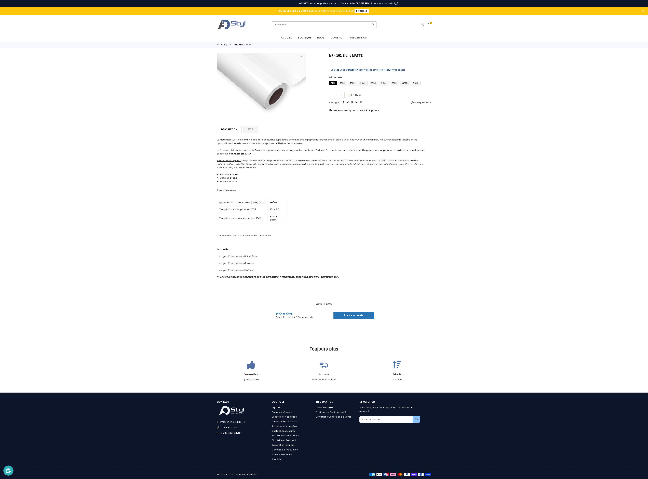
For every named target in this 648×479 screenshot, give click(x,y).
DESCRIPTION (229, 129)
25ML (373, 83)
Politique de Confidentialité (331, 412)
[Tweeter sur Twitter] (348, 103)
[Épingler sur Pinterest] (352, 103)
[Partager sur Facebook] (343, 103)
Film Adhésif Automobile (285, 435)
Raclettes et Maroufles (284, 426)
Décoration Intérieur (283, 445)
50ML (415, 83)
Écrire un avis (353, 315)
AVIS (250, 129)
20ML (363, 83)
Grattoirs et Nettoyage (284, 416)
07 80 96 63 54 (229, 427)
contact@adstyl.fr (231, 433)
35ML (394, 83)
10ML (342, 83)
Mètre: (335, 77)
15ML (352, 83)
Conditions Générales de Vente (334, 416)
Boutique (304, 37)
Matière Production (282, 454)
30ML (383, 83)
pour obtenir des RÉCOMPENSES (323, 10)
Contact (337, 37)
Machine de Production (285, 449)
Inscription (358, 37)
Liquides (276, 407)
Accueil (286, 37)
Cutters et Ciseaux (282, 412)
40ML (405, 83)
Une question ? (422, 102)
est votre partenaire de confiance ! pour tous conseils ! (312, 3)
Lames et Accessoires (284, 421)
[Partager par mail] (361, 103)
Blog (321, 37)
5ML (333, 83)
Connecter (352, 69)
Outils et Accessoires (283, 431)
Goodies (276, 459)
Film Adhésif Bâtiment (284, 440)
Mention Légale (324, 407)
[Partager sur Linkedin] (356, 103)
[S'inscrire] (416, 419)
